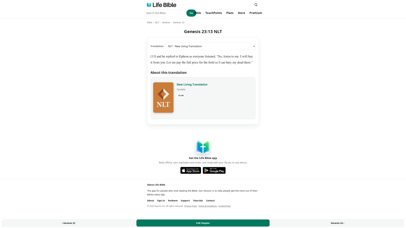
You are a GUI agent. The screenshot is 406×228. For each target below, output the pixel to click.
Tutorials (198, 200)
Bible (197, 13)
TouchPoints (213, 13)
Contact (210, 200)
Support (185, 200)
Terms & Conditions (208, 206)
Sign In (161, 200)
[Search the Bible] (255, 4)
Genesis (166, 22)
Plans (229, 13)
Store (241, 13)
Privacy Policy (190, 206)
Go (191, 13)
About (150, 200)
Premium (255, 13)
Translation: (157, 46)
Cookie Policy (224, 206)
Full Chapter (203, 223)
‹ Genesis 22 (68, 223)
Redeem (173, 200)
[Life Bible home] (161, 4)
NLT (157, 22)
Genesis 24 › (337, 223)
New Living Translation (192, 84)
